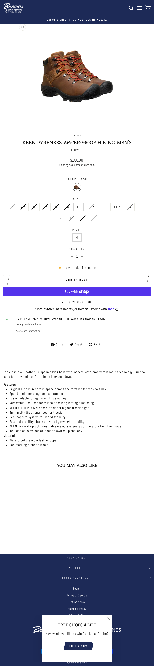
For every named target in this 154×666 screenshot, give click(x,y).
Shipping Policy (77, 609)
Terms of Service (77, 595)
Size (77, 199)
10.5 (91, 207)
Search (77, 589)
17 (94, 218)
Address (76, 568)
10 (78, 207)
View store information (28, 331)
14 (60, 218)
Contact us (76, 558)
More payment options (76, 302)
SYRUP (77, 187)
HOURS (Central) (76, 577)
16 (83, 218)
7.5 (23, 207)
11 (104, 207)
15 (71, 218)
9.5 (66, 207)
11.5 (117, 207)
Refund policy (77, 602)
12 (129, 207)
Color (77, 179)
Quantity (77, 249)
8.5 (45, 207)
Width (77, 229)
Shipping (63, 165)
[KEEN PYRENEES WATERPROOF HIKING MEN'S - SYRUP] (31, 536)
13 (141, 207)
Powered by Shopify (76, 662)
